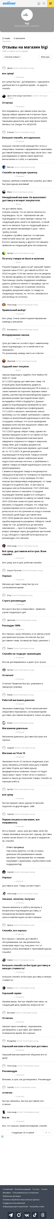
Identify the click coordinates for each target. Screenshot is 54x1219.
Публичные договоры (12, 1196)
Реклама (35, 1189)
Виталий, (11, 1012)
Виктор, (10, 167)
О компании (8, 1189)
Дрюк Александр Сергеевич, (20, 95)
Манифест (7, 1193)
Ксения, (10, 132)
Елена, (10, 988)
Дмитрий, (11, 361)
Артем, (10, 253)
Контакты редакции (23, 1189)
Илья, (9, 192)
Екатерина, (12, 329)
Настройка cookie (37, 1206)
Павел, (10, 648)
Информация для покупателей (15, 1206)
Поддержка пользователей (14, 1203)
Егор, (9, 595)
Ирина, (10, 925)
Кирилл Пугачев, (14, 570)
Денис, (10, 68)
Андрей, (11, 747)
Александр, (12, 304)
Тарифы (44, 1189)
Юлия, (10, 723)
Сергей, (10, 814)
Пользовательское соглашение (26, 1193)
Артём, (10, 789)
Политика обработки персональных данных (21, 1199)
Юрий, (10, 694)
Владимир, (12, 1041)
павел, (10, 960)
